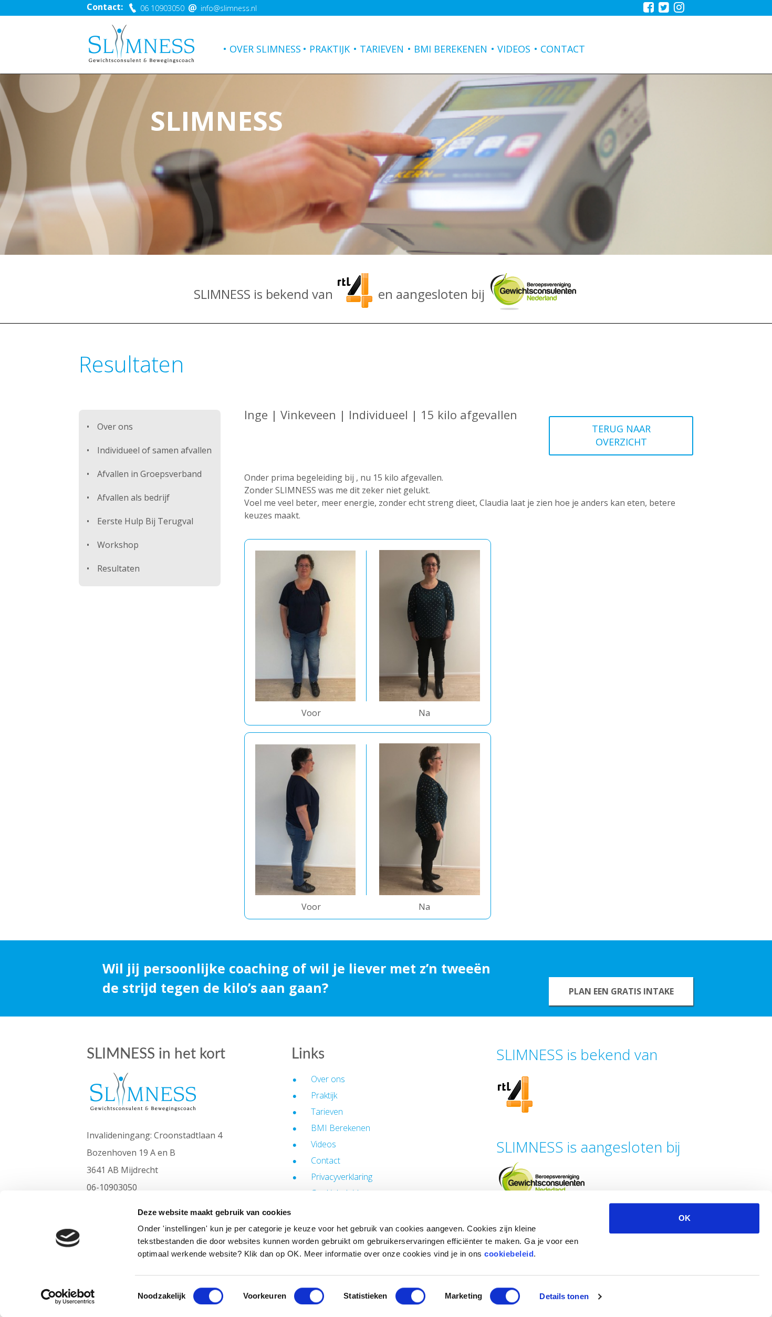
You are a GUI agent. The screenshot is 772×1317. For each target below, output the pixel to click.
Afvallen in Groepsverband (149, 474)
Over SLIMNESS (265, 49)
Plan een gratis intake (621, 991)
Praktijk (329, 49)
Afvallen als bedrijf (133, 497)
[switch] (309, 1296)
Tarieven (382, 49)
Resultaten (118, 568)
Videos (513, 49)
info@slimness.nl (228, 8)
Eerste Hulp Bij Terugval (145, 521)
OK (685, 1218)
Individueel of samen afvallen (154, 450)
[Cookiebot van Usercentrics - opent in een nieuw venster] (68, 1296)
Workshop (118, 545)
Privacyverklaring (341, 1177)
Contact (562, 49)
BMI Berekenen (450, 49)
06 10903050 (161, 8)
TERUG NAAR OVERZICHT (621, 435)
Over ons (115, 426)
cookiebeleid (509, 1253)
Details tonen (563, 1296)
